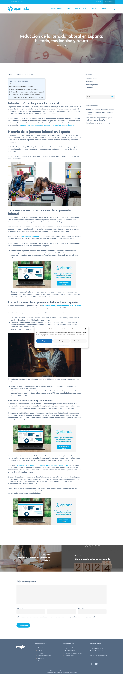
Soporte (40, 661)
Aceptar (44, 341)
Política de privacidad (63, 345)
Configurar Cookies (72, 672)
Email (49, 608)
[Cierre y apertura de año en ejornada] (92, 558)
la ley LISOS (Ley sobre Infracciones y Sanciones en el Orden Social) (42, 465)
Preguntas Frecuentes (44, 655)
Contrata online (91, 79)
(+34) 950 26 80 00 (97, 648)
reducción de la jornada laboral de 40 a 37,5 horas (62, 306)
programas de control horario (33, 236)
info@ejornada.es (97, 651)
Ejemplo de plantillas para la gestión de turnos (99, 114)
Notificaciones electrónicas (73, 653)
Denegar (61, 341)
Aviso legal (59, 672)
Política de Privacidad (51, 672)
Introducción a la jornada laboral (21, 86)
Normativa (61, 30)
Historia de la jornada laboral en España (24, 89)
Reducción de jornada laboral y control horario (28, 97)
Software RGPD (69, 655)
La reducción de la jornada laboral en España (26, 95)
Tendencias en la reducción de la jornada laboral (27, 92)
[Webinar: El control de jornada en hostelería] (31, 558)
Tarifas (40, 650)
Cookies (55, 345)
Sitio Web (81, 608)
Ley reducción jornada (72, 648)
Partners (40, 653)
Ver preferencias (78, 341)
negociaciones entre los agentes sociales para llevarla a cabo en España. (46, 125)
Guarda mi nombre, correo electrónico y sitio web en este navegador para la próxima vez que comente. (57, 617)
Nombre (20, 608)
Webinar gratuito (92, 85)
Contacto (89, 88)
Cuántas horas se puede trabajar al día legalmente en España (99, 119)
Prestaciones (42, 648)
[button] (86, 329)
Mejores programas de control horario (100, 110)
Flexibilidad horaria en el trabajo (98, 123)
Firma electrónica (70, 650)
